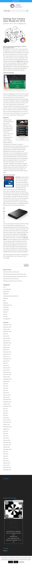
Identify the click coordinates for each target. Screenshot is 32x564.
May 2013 (5, 456)
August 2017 (6, 361)
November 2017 (7, 354)
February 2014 (6, 440)
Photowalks (6, 309)
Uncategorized (6, 318)
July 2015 (5, 408)
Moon (4, 300)
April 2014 (5, 435)
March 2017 (6, 365)
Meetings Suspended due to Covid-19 (12, 281)
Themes (5, 314)
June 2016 (5, 386)
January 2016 (6, 397)
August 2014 (6, 429)
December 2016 (7, 372)
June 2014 (5, 431)
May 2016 (5, 388)
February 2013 (6, 463)
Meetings (5, 298)
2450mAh (5, 169)
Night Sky (5, 303)
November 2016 (7, 374)
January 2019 (6, 340)
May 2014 (5, 433)
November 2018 (7, 343)
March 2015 (6, 417)
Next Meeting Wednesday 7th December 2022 (14, 274)
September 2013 (7, 449)
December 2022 (7, 327)
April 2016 (5, 390)
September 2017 (7, 358)
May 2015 (5, 413)
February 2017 (6, 367)
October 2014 (6, 424)
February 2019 (6, 338)
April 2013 (5, 458)
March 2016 (6, 392)
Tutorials (5, 316)
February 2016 (6, 395)
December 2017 (7, 352)
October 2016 (6, 376)
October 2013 (6, 447)
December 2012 (7, 467)
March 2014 (6, 438)
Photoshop (5, 307)
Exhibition (5, 293)
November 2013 (7, 444)
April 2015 (5, 415)
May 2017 (5, 363)
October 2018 (6, 345)
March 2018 (6, 349)
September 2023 (7, 324)
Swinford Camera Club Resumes (11, 272)
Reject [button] (16, 562)
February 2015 (6, 420)
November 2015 (7, 401)
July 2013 (5, 451)
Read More (21, 562)
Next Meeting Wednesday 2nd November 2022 (14, 276)
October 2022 (6, 329)
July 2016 (5, 383)
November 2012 (7, 469)
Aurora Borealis (7, 289)
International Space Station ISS (11, 296)
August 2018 (6, 347)
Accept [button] (10, 562)
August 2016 (6, 381)
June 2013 (5, 454)
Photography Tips (21, 23)
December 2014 (7, 422)
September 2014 (7, 426)
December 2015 (7, 399)
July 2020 (5, 333)
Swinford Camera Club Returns (11, 278)
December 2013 (7, 442)
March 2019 (6, 336)
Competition (6, 291)
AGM (4, 287)
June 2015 (5, 410)
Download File (13, 539)
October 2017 (6, 356)
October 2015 (6, 404)
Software (5, 312)
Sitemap (5, 550)
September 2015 (7, 406)
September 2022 (7, 331)
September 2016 (7, 379)
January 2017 (6, 370)
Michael (7, 23)
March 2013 (6, 460)
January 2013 (6, 465)
